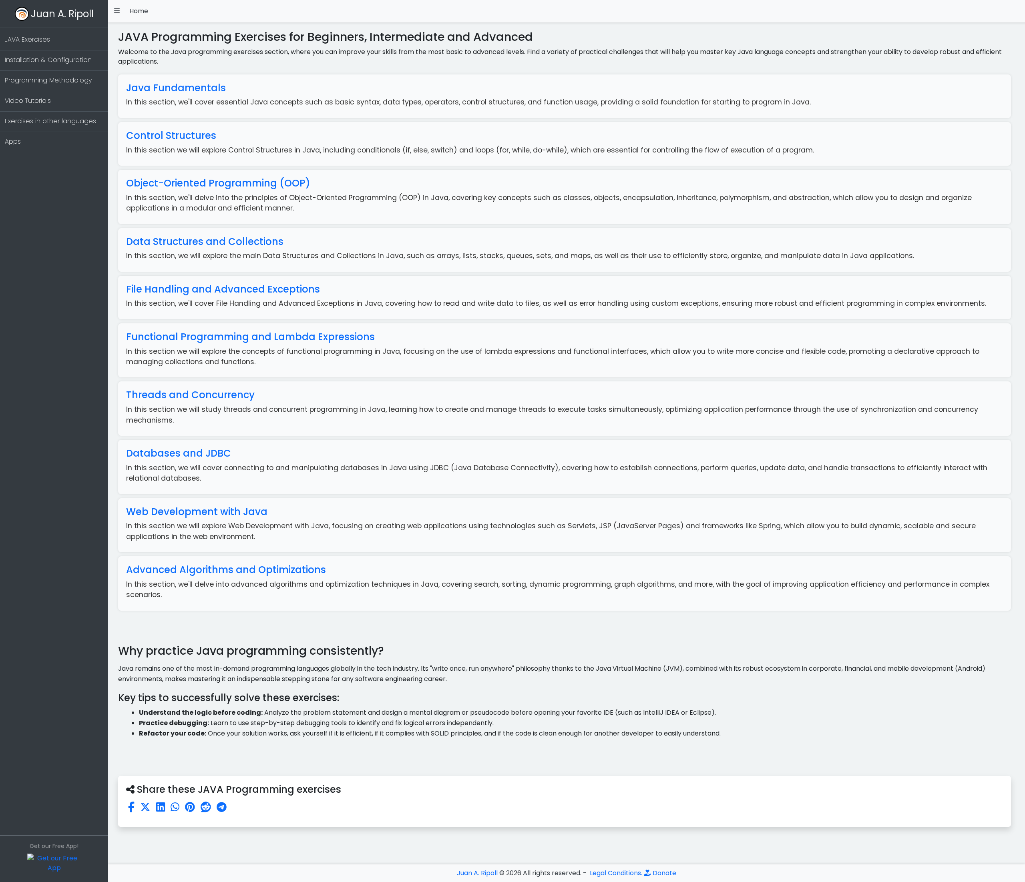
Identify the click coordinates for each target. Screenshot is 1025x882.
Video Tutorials (28, 100)
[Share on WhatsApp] (175, 807)
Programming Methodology (48, 80)
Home (138, 11)
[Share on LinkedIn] (160, 807)
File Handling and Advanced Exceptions (223, 289)
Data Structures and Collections (204, 241)
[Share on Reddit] (206, 807)
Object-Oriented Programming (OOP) (218, 183)
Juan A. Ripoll (62, 13)
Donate (663, 873)
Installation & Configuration (48, 59)
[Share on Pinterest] (190, 807)
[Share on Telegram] (222, 807)
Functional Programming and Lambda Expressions (250, 336)
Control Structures (171, 135)
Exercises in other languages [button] (50, 121)
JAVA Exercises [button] (27, 39)
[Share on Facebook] (131, 807)
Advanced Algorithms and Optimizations (226, 569)
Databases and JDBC (178, 453)
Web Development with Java (196, 511)
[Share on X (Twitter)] (145, 807)
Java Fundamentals (176, 87)
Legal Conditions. (615, 873)
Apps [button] (13, 141)
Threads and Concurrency (190, 394)
